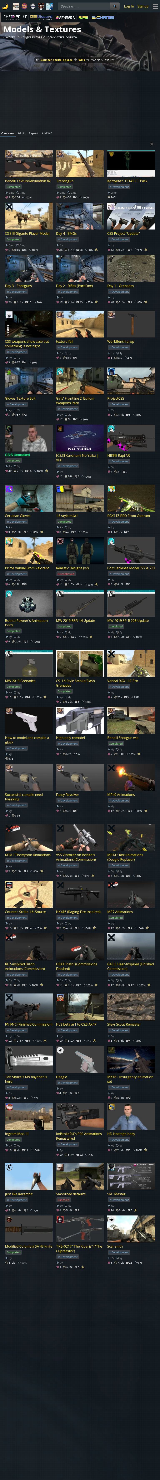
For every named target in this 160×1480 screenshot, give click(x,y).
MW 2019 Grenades (20, 681)
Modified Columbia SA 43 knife (28, 1246)
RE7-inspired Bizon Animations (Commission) (25, 966)
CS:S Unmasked (17, 455)
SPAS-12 (62, 1416)
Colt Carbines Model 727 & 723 (131, 568)
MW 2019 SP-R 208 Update (128, 620)
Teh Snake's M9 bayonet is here (26, 1079)
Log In (129, 6)
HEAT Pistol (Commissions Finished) (76, 966)
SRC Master (116, 1194)
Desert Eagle (117, 1303)
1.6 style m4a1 (67, 515)
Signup (143, 6)
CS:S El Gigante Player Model (27, 233)
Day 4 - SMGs (66, 233)
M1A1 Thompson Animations (28, 855)
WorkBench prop (120, 341)
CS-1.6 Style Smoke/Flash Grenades (75, 683)
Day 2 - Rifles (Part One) (74, 285)
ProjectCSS (115, 398)
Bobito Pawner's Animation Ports (26, 622)
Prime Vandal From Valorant (27, 568)
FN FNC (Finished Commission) (28, 1024)
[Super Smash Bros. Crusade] (33, 6)
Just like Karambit (18, 1194)
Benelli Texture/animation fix (27, 181)
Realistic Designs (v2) (72, 568)
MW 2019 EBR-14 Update (75, 620)
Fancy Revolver (67, 794)
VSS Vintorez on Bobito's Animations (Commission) (76, 857)
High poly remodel (70, 737)
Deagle (61, 1077)
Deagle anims (15, 1359)
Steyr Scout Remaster (124, 1024)
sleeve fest (115, 1416)
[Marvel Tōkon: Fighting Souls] (16, 6)
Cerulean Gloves (17, 515)
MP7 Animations (120, 911)
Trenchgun (65, 181)
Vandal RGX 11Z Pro (122, 681)
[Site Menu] (155, 6)
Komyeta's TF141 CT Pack (127, 181)
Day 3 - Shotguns (18, 285)
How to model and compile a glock (27, 740)
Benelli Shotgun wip (123, 737)
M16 (59, 1303)
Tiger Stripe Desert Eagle (25, 1303)
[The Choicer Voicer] (49, 6)
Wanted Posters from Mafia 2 (79, 1468)
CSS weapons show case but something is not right (27, 343)
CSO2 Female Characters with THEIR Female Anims (130, 1361)
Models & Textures (103, 60)
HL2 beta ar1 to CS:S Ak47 (76, 1024)
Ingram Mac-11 (17, 1133)
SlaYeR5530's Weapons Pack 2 (79, 1359)
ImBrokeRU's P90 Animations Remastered (79, 1136)
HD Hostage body (121, 1133)
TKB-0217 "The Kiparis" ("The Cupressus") (79, 1248)
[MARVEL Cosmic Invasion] (24, 6)
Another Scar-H (17, 1416)
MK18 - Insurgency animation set (130, 1079)
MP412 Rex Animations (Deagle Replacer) (125, 857)
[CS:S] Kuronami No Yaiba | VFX (77, 457)
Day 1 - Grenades (120, 285)
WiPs (82, 60)
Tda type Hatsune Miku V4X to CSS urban (131, 1470)
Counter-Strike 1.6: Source (25, 911)
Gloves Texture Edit (20, 398)
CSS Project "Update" (123, 233)
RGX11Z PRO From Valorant (128, 515)
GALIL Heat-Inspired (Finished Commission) (130, 966)
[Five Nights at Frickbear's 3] (41, 6)
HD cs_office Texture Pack (25, 1468)
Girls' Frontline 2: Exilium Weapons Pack (75, 400)
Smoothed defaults (71, 1194)
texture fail (64, 341)
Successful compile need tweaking (24, 796)
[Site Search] (115, 6)
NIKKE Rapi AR (118, 455)
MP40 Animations (121, 794)
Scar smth (115, 1246)
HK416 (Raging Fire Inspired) (78, 911)
